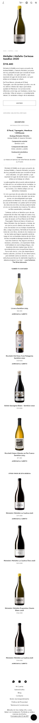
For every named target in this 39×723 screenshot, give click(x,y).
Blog (19, 693)
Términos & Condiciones (19, 705)
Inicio (4, 51)
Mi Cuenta (19, 687)
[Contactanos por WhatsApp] (13, 681)
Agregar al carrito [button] (19, 314)
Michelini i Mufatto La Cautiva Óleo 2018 (19, 561)
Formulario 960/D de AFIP (19, 716)
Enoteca (10, 51)
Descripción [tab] (19, 122)
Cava (16, 51)
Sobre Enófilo (19, 690)
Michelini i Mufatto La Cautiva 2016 (19, 513)
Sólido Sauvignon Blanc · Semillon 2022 (19, 406)
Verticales (23, 113)
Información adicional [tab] (19, 125)
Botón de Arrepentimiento (19, 699)
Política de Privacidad (20, 702)
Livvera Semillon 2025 (19, 308)
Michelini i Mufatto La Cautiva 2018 (19, 658)
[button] (21, 3)
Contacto (19, 696)
